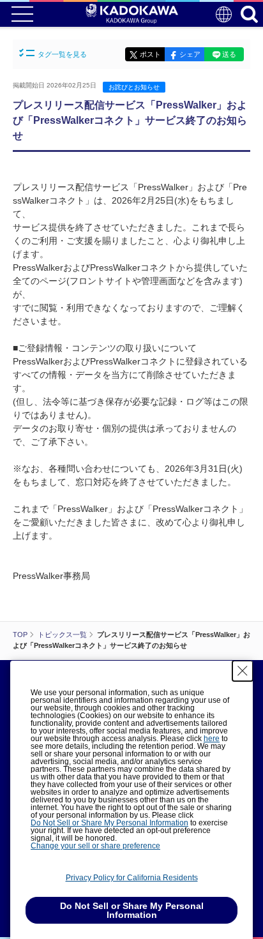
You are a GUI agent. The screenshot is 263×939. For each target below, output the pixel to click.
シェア (189, 54)
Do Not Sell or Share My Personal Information (109, 823)
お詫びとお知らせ (134, 87)
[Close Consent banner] (242, 671)
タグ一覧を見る (62, 54)
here (212, 738)
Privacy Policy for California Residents (132, 877)
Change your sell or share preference (95, 846)
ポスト (150, 54)
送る (229, 54)
